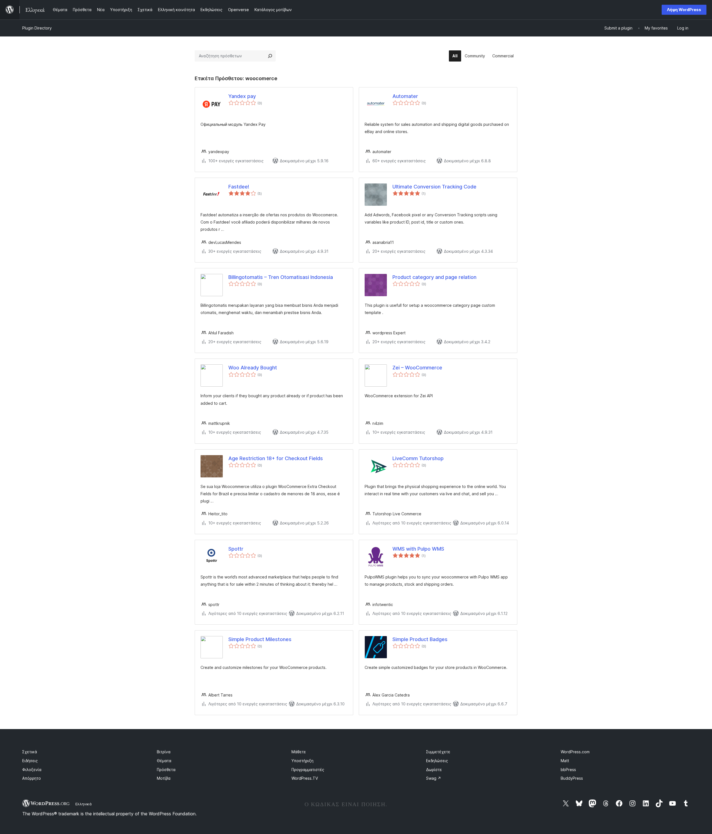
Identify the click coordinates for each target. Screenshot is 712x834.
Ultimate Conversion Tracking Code (434, 187)
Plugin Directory (37, 28)
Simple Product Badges (420, 639)
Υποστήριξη (302, 760)
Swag (433, 778)
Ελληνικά (83, 804)
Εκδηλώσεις (437, 760)
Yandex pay (242, 96)
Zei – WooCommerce (417, 368)
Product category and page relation (434, 277)
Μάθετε (298, 751)
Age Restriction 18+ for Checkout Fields (275, 458)
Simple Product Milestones (259, 639)
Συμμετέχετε (438, 751)
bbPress (568, 769)
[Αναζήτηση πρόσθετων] (270, 56)
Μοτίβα (163, 778)
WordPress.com (575, 751)
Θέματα (164, 760)
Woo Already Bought (252, 368)
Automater (405, 96)
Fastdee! (238, 187)
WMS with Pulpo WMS (418, 549)
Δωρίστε (434, 769)
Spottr (235, 549)
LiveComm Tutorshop (418, 458)
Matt (565, 760)
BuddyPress (572, 778)
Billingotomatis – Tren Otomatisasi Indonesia (280, 277)
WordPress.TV (304, 778)
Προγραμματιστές (307, 769)
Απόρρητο (31, 778)
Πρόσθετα (166, 769)
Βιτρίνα (163, 751)
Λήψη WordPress (684, 9)
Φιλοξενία (31, 769)
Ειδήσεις (30, 760)
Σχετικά (29, 751)
